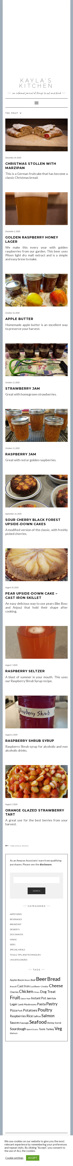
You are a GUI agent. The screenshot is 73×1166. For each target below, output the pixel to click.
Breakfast (15, 924)
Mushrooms (30, 1004)
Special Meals (17, 949)
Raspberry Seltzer (25, 671)
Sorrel (58, 1022)
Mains (13, 939)
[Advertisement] (36, 37)
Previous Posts (19, 846)
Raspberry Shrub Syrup (29, 741)
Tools (42, 1029)
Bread (53, 979)
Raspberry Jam (20, 454)
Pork (20, 1010)
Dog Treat (48, 992)
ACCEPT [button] (32, 1157)
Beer (41, 979)
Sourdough (18, 1029)
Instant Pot (38, 998)
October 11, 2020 (12, 382)
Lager (13, 1004)
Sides (12, 944)
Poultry (45, 1009)
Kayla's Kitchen (36, 83)
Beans (27, 980)
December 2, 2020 (12, 231)
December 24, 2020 (13, 157)
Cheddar (45, 986)
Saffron (37, 1016)
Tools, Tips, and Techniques (25, 954)
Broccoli (13, 986)
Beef (33, 980)
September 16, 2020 (13, 514)
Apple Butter (19, 319)
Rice (29, 1016)
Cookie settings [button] (14, 1157)
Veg (58, 1028)
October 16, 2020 (12, 313)
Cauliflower (35, 986)
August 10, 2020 (11, 587)
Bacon (21, 980)
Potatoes (30, 1010)
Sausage (24, 1022)
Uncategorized (18, 959)
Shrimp (50, 1022)
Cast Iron (23, 986)
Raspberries (18, 1016)
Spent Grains (32, 1029)
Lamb (21, 1004)
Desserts (14, 929)
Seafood (38, 1022)
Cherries (14, 992)
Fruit (15, 997)
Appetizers (16, 914)
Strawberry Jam (22, 388)
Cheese (56, 985)
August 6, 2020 (11, 735)
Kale (54, 998)
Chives (36, 992)
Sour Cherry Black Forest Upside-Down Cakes (33, 522)
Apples (13, 980)
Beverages (16, 919)
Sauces (15, 1022)
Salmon (47, 1015)
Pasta (41, 1004)
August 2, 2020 (11, 804)
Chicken (26, 991)
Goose (23, 998)
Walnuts (14, 1033)
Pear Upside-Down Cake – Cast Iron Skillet (31, 596)
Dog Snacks (16, 934)
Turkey (50, 1029)
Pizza (13, 1010)
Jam (49, 998)
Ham (28, 998)
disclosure (46, 864)
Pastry (51, 1003)
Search (36, 891)
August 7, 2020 (11, 665)
